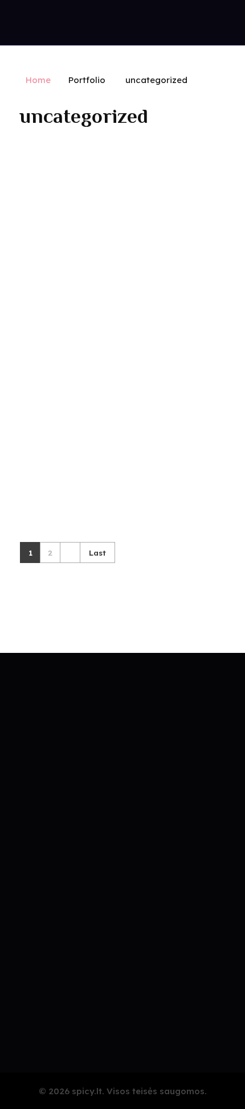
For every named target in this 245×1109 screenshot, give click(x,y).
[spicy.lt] (52, 25)
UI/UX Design (47, 405)
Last (97, 552)
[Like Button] (221, 387)
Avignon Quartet (56, 386)
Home (38, 80)
